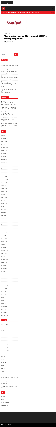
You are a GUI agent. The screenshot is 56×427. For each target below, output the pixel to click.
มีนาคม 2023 (3, 144)
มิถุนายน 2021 (4, 162)
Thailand (3, 371)
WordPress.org (4, 405)
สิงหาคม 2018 (4, 191)
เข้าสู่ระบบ (3, 396)
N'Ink (2, 123)
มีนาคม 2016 (3, 256)
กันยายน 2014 (4, 294)
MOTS (6, 33)
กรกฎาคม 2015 (4, 280)
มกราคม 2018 (4, 203)
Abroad (2, 330)
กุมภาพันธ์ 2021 (4, 168)
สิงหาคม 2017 (4, 206)
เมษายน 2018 (4, 197)
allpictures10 (4, 117)
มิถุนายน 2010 (4, 312)
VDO (2, 374)
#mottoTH (3, 327)
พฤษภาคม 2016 (4, 250)
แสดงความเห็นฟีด (5, 402)
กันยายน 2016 (4, 238)
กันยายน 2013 (4, 303)
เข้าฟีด (2, 399)
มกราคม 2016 (4, 262)
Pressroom (3, 362)
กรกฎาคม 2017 (4, 209)
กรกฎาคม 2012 (4, 309)
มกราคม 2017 (4, 227)
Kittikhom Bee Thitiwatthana (7, 111)
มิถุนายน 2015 (4, 283)
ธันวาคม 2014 (4, 291)
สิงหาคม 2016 (4, 241)
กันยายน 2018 (4, 188)
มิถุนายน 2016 (4, 247)
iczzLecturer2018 (5, 350)
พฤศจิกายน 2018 (4, 182)
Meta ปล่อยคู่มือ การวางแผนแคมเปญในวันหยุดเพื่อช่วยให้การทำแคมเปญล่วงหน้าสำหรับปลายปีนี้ (9, 66)
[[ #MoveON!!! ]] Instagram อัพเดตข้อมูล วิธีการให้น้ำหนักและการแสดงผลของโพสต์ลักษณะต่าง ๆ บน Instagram (9, 77)
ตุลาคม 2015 (3, 271)
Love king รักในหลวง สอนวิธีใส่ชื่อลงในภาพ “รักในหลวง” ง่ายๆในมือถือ (9, 119)
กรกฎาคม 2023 (4, 135)
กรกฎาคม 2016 (4, 244)
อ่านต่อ (5, 42)
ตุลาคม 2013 (3, 300)
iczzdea (3, 339)
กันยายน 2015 (4, 274)
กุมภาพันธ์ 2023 (4, 147)
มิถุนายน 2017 (4, 212)
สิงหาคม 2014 (4, 297)
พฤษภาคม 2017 (4, 215)
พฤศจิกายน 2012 (4, 306)
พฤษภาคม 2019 (4, 173)
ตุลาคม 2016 (3, 235)
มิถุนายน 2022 (4, 159)
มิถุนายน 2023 (4, 138)
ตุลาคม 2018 (3, 185)
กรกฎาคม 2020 (4, 171)
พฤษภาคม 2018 (4, 194)
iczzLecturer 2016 (5, 347)
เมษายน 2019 (4, 176)
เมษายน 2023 (4, 141)
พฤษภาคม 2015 (4, 285)
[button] (52, 13)
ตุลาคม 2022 (3, 156)
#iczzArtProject (4, 324)
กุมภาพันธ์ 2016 (4, 259)
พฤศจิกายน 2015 (4, 268)
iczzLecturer (4, 342)
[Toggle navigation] (3, 8)
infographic (3, 353)
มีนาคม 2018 (3, 200)
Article (2, 333)
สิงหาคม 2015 (4, 277)
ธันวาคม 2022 (4, 153)
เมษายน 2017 (4, 218)
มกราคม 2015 (4, 288)
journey (3, 356)
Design (2, 336)
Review (2, 365)
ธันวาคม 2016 (4, 229)
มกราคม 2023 (4, 150)
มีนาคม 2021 (3, 165)
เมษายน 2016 (4, 253)
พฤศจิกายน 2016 (4, 232)
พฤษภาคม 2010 (4, 315)
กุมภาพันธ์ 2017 (4, 224)
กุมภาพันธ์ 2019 (4, 179)
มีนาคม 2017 (3, 221)
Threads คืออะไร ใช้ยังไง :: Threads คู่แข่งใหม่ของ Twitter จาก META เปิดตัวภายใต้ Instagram (20, 12)
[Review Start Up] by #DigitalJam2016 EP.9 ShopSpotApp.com (25, 37)
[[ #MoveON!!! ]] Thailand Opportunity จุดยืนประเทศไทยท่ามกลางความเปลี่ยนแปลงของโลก (9, 91)
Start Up (10, 33)
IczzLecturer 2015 (5, 344)
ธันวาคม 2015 (4, 265)
